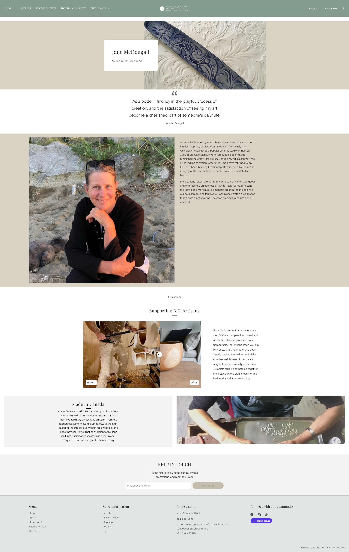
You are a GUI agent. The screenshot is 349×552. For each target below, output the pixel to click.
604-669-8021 (185, 518)
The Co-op (98, 8)
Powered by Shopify (310, 547)
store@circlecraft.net (188, 513)
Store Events (46, 8)
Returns (107, 526)
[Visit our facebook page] (252, 514)
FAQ (105, 531)
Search (314, 8)
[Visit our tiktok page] (266, 514)
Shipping (108, 522)
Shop (8, 8)
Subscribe (208, 485)
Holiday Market (73, 8)
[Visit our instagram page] (259, 514)
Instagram (175, 297)
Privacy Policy (111, 517)
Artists (25, 8)
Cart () (331, 8)
